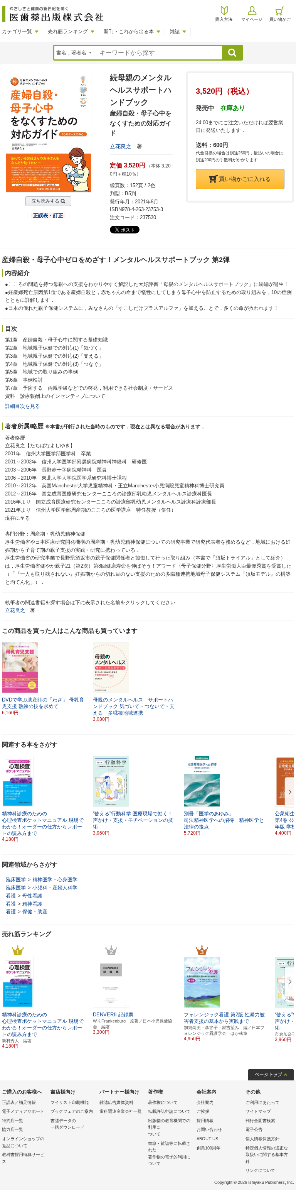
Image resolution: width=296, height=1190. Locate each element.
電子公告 (254, 1129)
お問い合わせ (209, 1129)
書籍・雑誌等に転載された (169, 1153)
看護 (11, 896)
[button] (288, 792)
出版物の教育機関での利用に (169, 1127)
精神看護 (32, 904)
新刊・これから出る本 (129, 31)
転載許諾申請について (169, 1111)
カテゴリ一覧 (17, 31)
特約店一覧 (12, 1120)
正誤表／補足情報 (19, 1102)
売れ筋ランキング (68, 31)
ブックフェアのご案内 (71, 1111)
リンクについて (260, 1170)
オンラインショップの (23, 1142)
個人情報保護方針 (262, 1138)
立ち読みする (45, 201)
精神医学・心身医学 (54, 879)
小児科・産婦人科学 (54, 888)
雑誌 (175, 31)
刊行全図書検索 (260, 1120)
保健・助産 (34, 911)
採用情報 (205, 1120)
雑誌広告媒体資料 (116, 1102)
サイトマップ (258, 1111)
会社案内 (205, 1102)
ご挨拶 (203, 1111)
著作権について (163, 1102)
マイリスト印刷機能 (69, 1102)
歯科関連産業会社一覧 (120, 1111)
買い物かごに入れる (245, 179)
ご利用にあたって (262, 1102)
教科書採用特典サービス (23, 1158)
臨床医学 (16, 879)
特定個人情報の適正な (267, 1155)
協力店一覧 (12, 1129)
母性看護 (32, 896)
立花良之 (120, 146)
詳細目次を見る (22, 406)
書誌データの (67, 1124)
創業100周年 (208, 1148)
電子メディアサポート (23, 1111)
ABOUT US (207, 1138)
